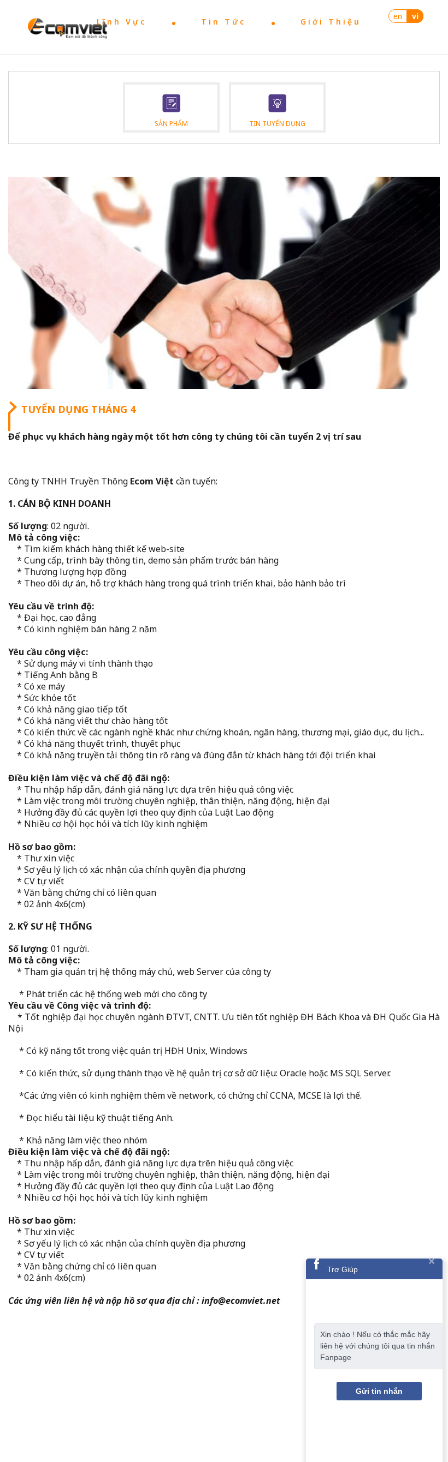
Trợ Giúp (342, 1269)
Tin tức (223, 21)
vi (415, 16)
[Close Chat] (431, 1260)
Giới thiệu (330, 21)
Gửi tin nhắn (379, 1391)
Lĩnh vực (121, 21)
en (397, 16)
